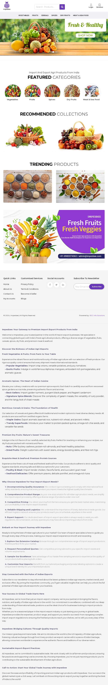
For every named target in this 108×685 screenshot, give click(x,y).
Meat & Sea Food (81, 15)
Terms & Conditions (29, 289)
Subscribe (96, 287)
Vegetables (23, 15)
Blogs (23, 298)
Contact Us (8, 294)
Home (6, 284)
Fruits (35, 15)
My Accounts (9, 298)
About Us (7, 289)
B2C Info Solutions (97, 315)
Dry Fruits (65, 15)
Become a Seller (29, 294)
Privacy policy (27, 284)
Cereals (45, 15)
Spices (54, 15)
